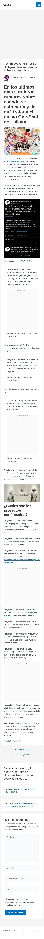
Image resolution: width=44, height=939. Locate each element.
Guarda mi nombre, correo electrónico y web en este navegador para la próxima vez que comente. (20, 902)
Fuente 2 (16, 741)
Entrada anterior (22, 750)
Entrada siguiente (22, 755)
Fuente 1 (7, 741)
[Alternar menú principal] (38, 4)
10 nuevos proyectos (16, 161)
